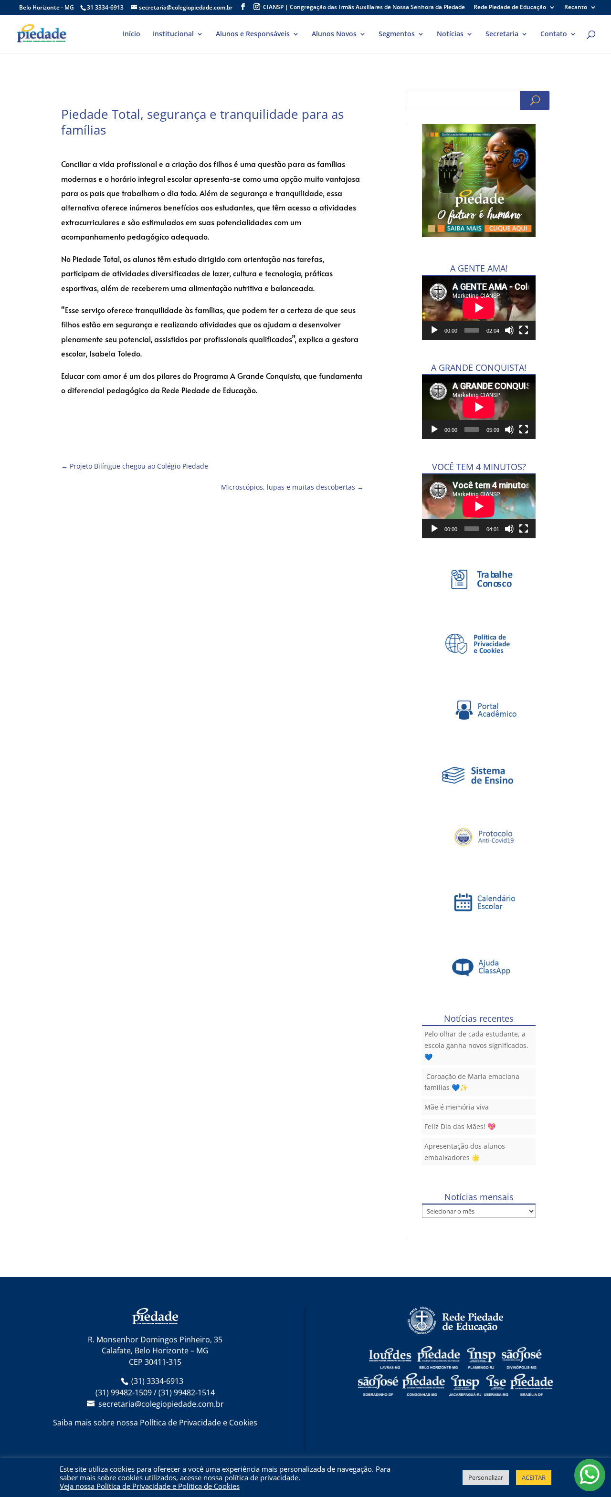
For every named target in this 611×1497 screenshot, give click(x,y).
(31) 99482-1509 (123, 1392)
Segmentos (397, 34)
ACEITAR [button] (534, 1477)
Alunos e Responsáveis (253, 34)
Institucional (173, 34)
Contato (553, 34)
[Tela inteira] (523, 330)
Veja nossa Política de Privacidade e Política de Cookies (150, 1486)
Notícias (450, 34)
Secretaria (501, 34)
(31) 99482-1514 (186, 1392)
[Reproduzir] (434, 330)
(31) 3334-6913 (157, 1381)
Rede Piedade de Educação (510, 7)
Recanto (575, 7)
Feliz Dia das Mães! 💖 (459, 1126)
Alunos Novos (334, 34)
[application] (479, 308)
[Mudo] (509, 330)
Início (131, 34)
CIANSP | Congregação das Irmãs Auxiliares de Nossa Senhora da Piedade (364, 7)
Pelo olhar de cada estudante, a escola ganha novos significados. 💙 (476, 1045)
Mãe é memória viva (456, 1106)
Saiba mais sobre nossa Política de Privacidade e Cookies (155, 1422)
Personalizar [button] (485, 1477)
